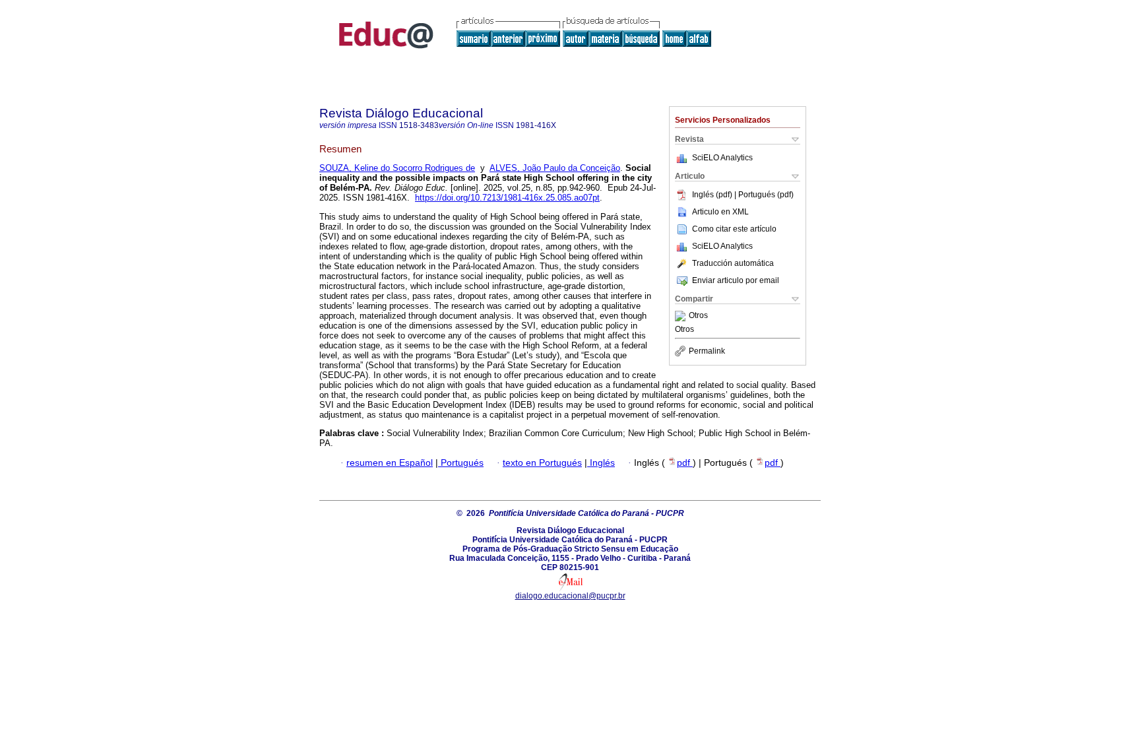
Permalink (707, 351)
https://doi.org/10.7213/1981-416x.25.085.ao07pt (507, 198)
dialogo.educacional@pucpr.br (570, 595)
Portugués (461, 463)
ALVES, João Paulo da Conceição (555, 168)
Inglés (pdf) (713, 194)
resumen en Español (389, 463)
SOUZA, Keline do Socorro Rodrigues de (397, 168)
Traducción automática (733, 263)
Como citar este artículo (734, 229)
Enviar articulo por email (735, 280)
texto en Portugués (542, 463)
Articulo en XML (720, 211)
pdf (685, 463)
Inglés (601, 463)
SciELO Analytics (722, 157)
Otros (698, 316)
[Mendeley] (682, 316)
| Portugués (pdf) (764, 194)
